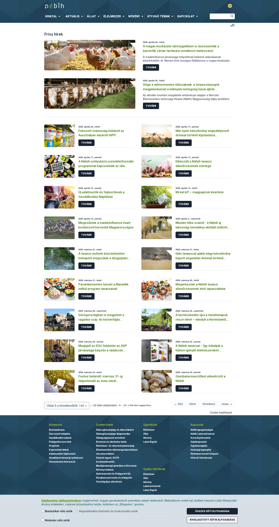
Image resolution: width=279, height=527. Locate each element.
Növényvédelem (105, 469)
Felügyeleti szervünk (60, 441)
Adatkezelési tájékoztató (62, 453)
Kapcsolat (197, 424)
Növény (147, 437)
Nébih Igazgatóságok (202, 429)
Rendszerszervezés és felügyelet (114, 477)
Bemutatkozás (57, 429)
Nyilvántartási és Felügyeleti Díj (113, 473)
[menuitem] (53, 16)
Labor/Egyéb (150, 441)
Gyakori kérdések (154, 469)
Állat (145, 433)
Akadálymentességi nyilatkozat (66, 457)
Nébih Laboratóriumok (203, 433)
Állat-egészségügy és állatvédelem (115, 429)
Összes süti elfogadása (212, 511)
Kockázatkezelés (105, 461)
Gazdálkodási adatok (60, 437)
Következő (209, 404)
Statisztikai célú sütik (58, 511)
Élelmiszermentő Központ (204, 453)
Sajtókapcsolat (199, 441)
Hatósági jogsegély (201, 449)
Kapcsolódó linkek (59, 449)
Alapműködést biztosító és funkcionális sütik (108, 511)
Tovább (151, 67)
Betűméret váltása (232, 25)
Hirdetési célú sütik (57, 520)
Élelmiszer (149, 429)
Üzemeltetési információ (62, 461)
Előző (192, 404)
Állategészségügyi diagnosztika (113, 433)
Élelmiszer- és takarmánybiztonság (115, 445)
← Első (178, 404)
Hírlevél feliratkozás (201, 457)
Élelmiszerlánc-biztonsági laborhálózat (117, 449)
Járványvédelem (105, 453)
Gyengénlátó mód (230, 6)
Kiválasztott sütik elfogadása (212, 519)
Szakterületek (104, 424)
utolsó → (226, 404)
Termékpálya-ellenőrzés (109, 481)
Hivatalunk (55, 424)
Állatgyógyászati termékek (110, 437)
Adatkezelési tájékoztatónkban (61, 500)
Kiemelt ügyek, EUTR (107, 457)
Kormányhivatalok (200, 437)
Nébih (99, 6)
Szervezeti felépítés (59, 433)
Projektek (54, 445)
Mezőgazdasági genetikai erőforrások (116, 465)
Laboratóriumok (152, 486)
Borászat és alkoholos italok (111, 441)
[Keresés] (232, 16)
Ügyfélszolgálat (199, 445)
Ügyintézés (150, 424)
